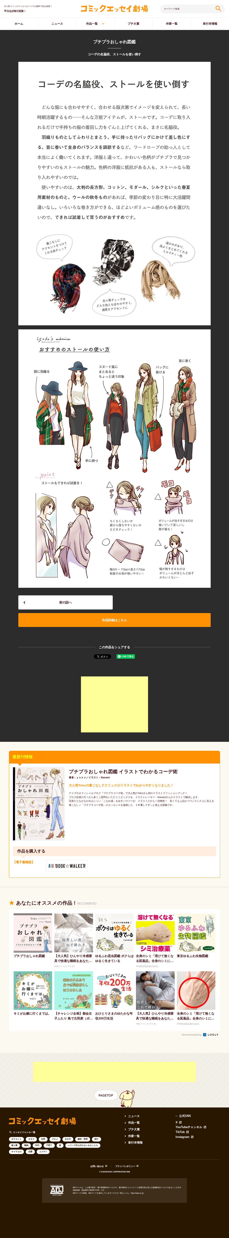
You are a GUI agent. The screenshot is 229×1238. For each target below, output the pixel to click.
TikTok (180, 1132)
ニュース (57, 23)
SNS (37, 1145)
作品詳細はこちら (114, 620)
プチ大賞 (133, 23)
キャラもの (16, 1151)
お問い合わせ (97, 1166)
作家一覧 (172, 23)
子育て (49, 1145)
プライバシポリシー (125, 1166)
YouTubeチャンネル (189, 1127)
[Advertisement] (114, 704)
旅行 (96, 1139)
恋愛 (30, 1151)
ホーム (19, 23)
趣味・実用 (83, 1139)
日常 (43, 1139)
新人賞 (14, 1145)
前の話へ (65, 602)
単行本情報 (210, 23)
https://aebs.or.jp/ (137, 1193)
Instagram (182, 1137)
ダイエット (16, 1139)
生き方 (68, 1139)
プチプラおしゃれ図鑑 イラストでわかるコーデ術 (123, 771)
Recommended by (192, 1034)
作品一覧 (92, 23)
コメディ (43, 1151)
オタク (31, 1139)
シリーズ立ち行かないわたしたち (83, 1145)
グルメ (55, 1139)
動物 (26, 1145)
